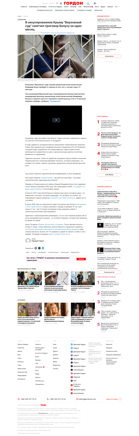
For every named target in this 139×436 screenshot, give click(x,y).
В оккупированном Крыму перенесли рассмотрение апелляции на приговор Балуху (55, 288)
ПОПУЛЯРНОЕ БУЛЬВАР (106, 277)
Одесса (55, 351)
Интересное (21, 379)
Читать (81, 259)
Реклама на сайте (111, 351)
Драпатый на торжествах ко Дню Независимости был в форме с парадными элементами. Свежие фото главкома (110, 326)
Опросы (110, 6)
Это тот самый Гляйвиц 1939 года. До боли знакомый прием (109, 20)
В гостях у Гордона (55, 6)
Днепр (55, 361)
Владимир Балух (75, 252)
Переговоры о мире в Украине (64, 10)
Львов (55, 348)
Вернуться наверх (112, 399)
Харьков (55, 358)
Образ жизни (22, 368)
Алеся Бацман (78, 370)
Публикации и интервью (38, 6)
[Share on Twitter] (39, 248)
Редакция (109, 348)
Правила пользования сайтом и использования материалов (95, 344)
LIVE (79, 6)
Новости (24, 6)
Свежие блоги (103, 16)
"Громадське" (54, 101)
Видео (103, 6)
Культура (20, 361)
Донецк (55, 355)
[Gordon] (73, 3)
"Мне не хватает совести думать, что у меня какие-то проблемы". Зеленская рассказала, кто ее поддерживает (110, 314)
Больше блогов (109, 56)
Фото (97, 6)
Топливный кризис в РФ (44, 10)
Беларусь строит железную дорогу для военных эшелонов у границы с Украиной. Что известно (108, 242)
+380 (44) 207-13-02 (58, 399)
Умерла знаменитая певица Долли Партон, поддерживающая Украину (54, 319)
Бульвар (73, 6)
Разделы (37, 341)
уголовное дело (65, 252)
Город (54, 341)
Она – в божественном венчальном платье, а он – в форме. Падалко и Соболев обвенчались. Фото (110, 284)
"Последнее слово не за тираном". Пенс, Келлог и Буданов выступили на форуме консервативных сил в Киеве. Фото (111, 166)
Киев (54, 344)
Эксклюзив (87, 6)
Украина (33, 252)
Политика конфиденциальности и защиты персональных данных (94, 352)
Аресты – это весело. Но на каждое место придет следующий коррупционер (109, 42)
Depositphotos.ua (43, 413)
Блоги (66, 6)
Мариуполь (56, 365)
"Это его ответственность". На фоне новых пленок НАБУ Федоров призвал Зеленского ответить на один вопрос (111, 135)
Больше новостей (109, 272)
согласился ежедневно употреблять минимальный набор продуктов (52, 229)
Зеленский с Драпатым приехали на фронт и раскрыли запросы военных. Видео (109, 217)
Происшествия (22, 372)
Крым (27, 252)
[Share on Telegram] (43, 248)
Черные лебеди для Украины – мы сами (106, 50)
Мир (19, 355)
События (25, 16)
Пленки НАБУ (98, 10)
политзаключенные (53, 252)
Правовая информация (113, 355)
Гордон (20, 16)
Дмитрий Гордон (79, 344)
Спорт (20, 358)
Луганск (55, 368)
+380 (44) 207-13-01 (28, 399)
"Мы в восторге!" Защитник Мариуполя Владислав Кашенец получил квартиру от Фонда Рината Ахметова (108, 234)
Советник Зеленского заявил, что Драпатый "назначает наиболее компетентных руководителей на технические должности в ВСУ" (111, 124)
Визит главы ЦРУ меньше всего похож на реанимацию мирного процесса (109, 27)
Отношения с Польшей (84, 10)
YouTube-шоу (39, 381)
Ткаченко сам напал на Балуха (63, 198)
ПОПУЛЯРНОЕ (102, 116)
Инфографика (22, 375)
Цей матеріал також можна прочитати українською (58, 33)
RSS (74, 381)
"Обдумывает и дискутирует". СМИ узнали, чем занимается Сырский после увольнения (108, 202)
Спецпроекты (39, 384)
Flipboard (76, 377)
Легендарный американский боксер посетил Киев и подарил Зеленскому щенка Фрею (111, 145)
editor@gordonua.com (87, 399)
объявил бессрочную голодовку (50, 224)
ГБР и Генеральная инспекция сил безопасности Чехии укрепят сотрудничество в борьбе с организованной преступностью (108, 266)
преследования (42, 252)
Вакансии (109, 344)
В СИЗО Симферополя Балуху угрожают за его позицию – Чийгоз (82, 288)
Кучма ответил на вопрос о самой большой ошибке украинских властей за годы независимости (110, 154)
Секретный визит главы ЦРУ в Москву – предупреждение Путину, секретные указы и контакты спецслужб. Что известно (108, 194)
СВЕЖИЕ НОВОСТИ (104, 186)
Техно (19, 365)
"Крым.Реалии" (47, 178)
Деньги (20, 351)
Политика (21, 348)
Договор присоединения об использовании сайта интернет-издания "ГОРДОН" (95, 360)
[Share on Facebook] (36, 248)
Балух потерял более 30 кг (59, 234)
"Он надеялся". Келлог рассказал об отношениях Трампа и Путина (108, 258)
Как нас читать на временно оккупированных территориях (111, 361)
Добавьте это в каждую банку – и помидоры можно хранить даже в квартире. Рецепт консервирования (111, 303)
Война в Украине (23, 344)
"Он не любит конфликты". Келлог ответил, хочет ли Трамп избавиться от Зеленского (108, 210)
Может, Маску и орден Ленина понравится (106, 35)
